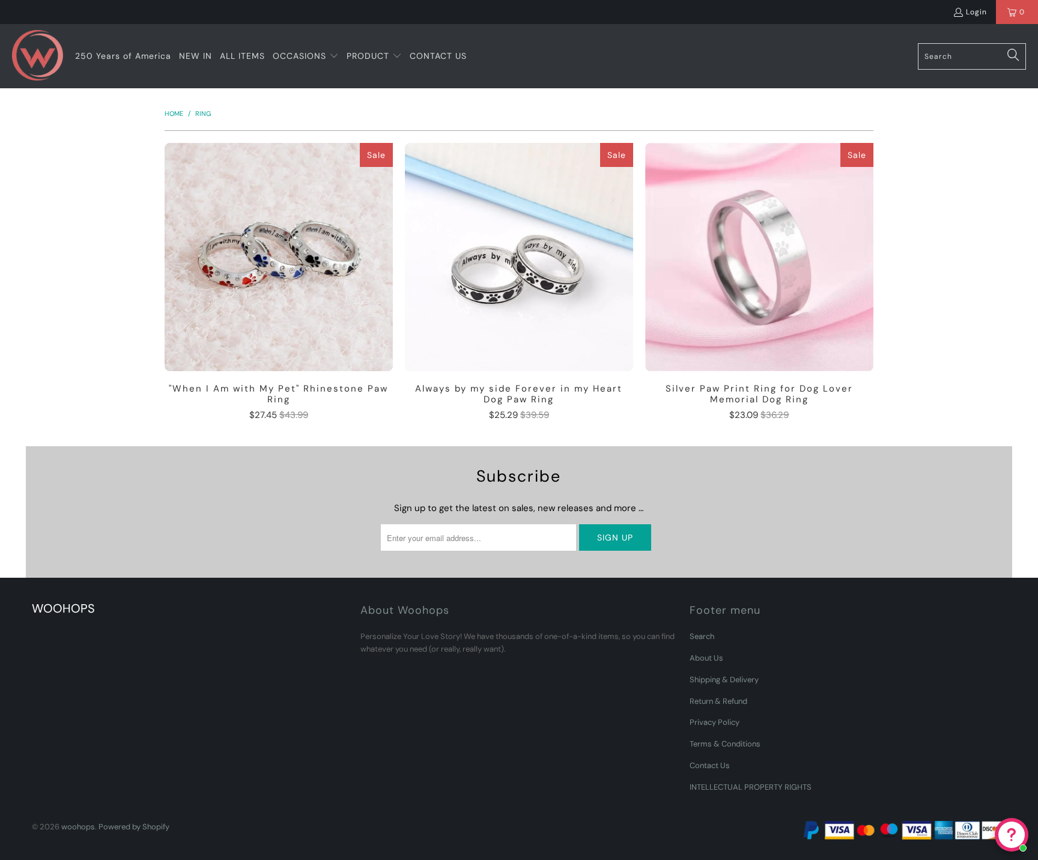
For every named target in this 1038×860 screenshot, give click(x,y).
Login (976, 12)
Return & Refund (718, 701)
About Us (706, 658)
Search (702, 636)
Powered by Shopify (134, 827)
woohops (78, 827)
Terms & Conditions (725, 744)
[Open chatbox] (1011, 835)
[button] (306, 56)
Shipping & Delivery (724, 679)
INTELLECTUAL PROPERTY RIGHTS (751, 787)
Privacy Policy (714, 722)
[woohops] (37, 56)
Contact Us (710, 765)
